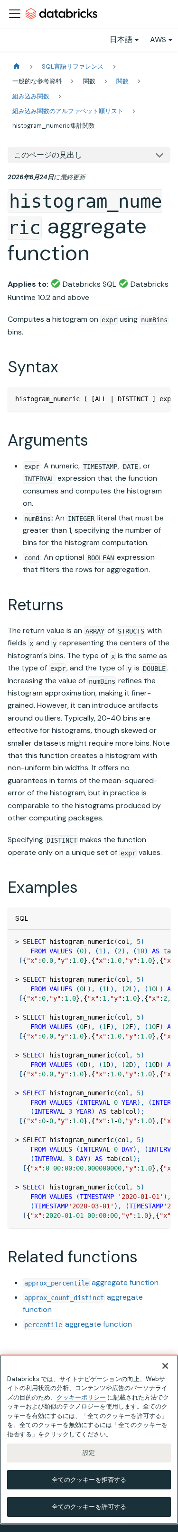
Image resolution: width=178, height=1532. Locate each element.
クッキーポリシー (81, 1397)
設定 (89, 1453)
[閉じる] (165, 1366)
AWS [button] (158, 39)
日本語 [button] (121, 39)
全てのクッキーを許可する (89, 1507)
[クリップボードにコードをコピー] (159, 399)
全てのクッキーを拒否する (89, 1480)
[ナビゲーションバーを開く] (15, 14)
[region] (89, 1439)
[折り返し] (141, 399)
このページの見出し (48, 155)
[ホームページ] (17, 66)
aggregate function (91, 1282)
